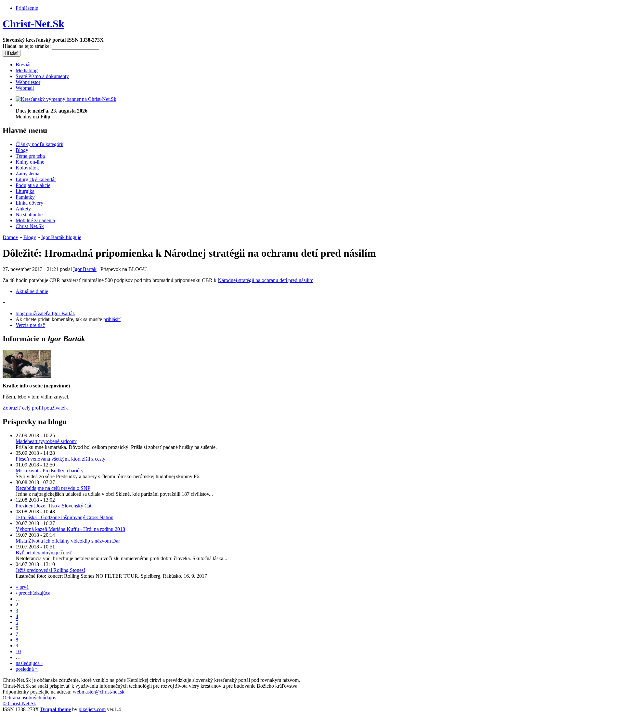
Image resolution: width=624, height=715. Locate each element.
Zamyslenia (27, 173)
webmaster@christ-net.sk (98, 692)
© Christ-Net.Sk (19, 703)
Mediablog (27, 70)
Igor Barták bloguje (61, 237)
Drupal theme (55, 709)
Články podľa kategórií (39, 144)
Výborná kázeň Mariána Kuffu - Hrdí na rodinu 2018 (70, 529)
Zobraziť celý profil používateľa (36, 408)
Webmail (25, 88)
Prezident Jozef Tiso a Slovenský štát (53, 505)
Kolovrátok (27, 167)
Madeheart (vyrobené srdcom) (46, 441)
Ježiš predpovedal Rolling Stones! (50, 570)
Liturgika (25, 191)
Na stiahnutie (29, 214)
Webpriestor (28, 82)
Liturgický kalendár (36, 179)
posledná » (27, 669)
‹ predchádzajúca (33, 593)
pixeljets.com (92, 709)
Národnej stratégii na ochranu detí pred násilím (265, 280)
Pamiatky (25, 197)
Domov (10, 237)
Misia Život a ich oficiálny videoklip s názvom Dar (68, 541)
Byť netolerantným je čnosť (44, 552)
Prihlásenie (27, 8)
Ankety (23, 208)
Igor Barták (85, 269)
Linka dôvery (29, 203)
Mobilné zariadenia (35, 220)
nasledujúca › (29, 663)
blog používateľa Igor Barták (45, 313)
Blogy (22, 150)
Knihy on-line (30, 162)
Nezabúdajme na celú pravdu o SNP (53, 488)
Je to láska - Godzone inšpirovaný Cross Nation (64, 517)
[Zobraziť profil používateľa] (27, 376)
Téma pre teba (30, 156)
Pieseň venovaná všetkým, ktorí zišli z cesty (60, 459)
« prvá (22, 587)
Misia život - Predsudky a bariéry (50, 470)
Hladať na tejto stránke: (27, 46)
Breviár (23, 64)
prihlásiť (112, 319)
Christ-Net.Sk (33, 24)
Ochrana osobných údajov (30, 697)
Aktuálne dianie (32, 291)
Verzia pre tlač (30, 325)
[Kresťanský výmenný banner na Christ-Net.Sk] (66, 99)
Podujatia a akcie (33, 185)
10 (18, 651)
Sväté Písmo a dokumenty (42, 76)
